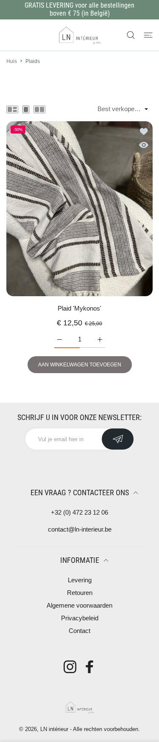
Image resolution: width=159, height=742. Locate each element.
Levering (80, 580)
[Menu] (148, 35)
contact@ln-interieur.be (80, 529)
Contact (79, 630)
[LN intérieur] (80, 35)
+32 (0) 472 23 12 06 (79, 512)
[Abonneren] (118, 439)
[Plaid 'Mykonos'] (79, 208)
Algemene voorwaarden (79, 605)
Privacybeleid (79, 618)
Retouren (79, 592)
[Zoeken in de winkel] (130, 35)
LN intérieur (54, 729)
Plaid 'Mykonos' (79, 308)
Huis (11, 61)
